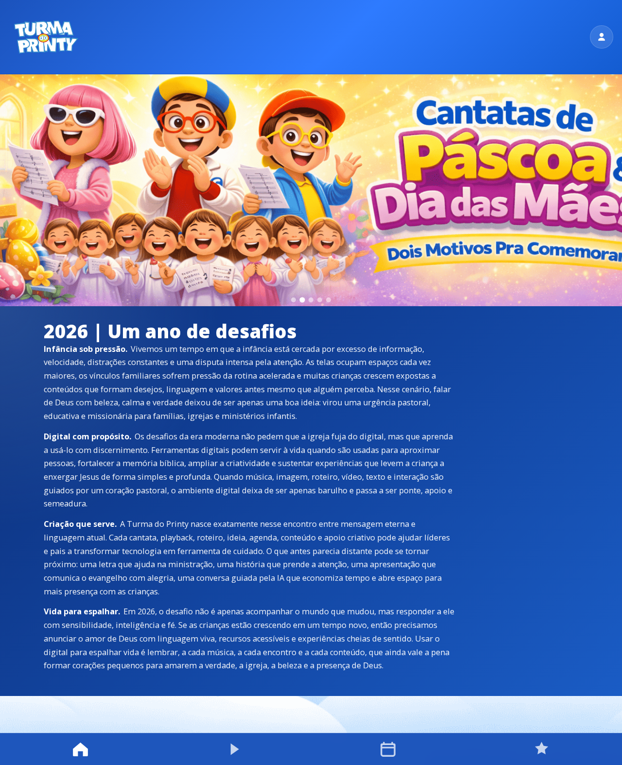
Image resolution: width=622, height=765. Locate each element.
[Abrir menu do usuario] (601, 37)
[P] (46, 37)
